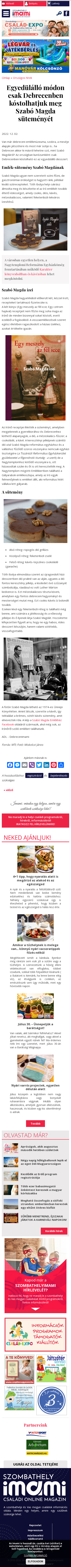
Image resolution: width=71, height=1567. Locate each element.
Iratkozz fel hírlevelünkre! (35, 824)
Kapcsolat (35, 1525)
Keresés (59, 13)
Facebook (66, 13)
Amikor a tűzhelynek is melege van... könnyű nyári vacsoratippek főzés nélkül (35, 949)
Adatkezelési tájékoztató (35, 1537)
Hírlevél (10, 3)
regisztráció (34, 775)
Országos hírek (22, 78)
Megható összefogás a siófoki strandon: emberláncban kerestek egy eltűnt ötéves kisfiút (44, 1204)
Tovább (35, 1123)
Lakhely (56, 3)
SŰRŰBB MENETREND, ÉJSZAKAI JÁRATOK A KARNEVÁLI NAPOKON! (44, 1218)
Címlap (6, 78)
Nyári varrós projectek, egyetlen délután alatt (35, 1087)
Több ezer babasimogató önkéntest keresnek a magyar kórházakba (41, 1189)
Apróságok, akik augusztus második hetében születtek (39, 1148)
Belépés (33, 3)
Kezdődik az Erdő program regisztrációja (39, 1175)
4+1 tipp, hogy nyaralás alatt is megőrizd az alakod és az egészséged (35, 880)
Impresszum (35, 1530)
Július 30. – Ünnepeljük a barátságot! (35, 1026)
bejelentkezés (58, 775)
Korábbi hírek (54, 1231)
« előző (8, 790)
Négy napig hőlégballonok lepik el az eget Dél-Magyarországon (44, 1162)
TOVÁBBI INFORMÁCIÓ (35, 1555)
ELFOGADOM (35, 1561)
